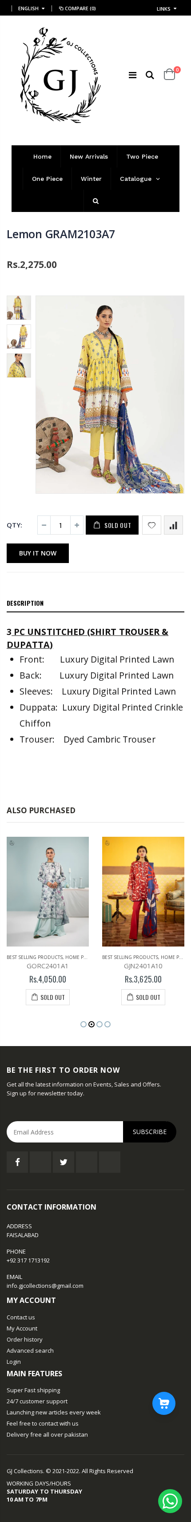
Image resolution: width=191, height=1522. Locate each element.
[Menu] (132, 75)
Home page (78, 957)
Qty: (14, 524)
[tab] (95, 603)
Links (164, 8)
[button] (84, 1024)
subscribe (150, 1131)
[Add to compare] (173, 525)
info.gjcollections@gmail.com (45, 1286)
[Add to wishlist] (151, 525)
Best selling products (35, 957)
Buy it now (37, 553)
